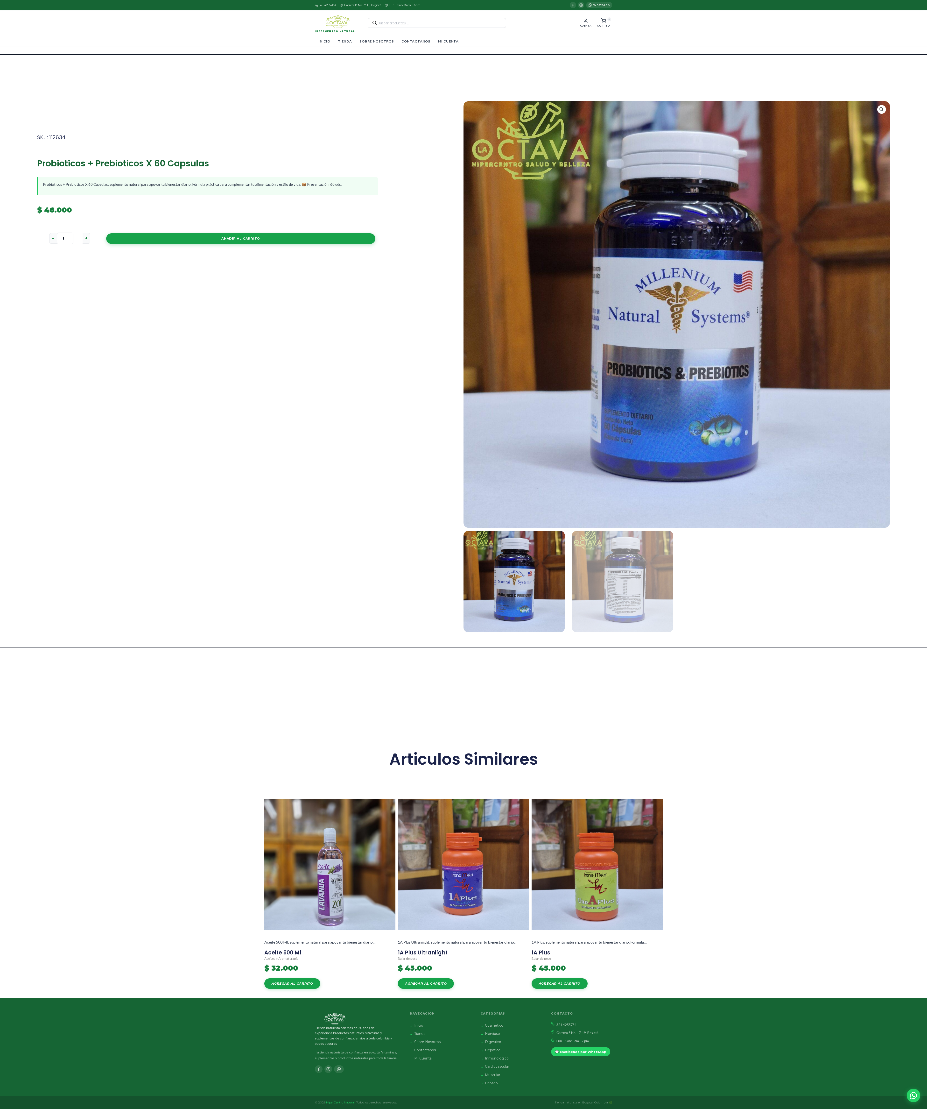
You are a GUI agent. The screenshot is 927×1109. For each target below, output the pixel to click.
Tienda (345, 41)
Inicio (324, 41)
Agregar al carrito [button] (292, 983)
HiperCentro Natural (335, 31)
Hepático (492, 1050)
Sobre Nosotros (376, 41)
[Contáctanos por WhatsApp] (913, 1095)
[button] (881, 109)
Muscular (492, 1075)
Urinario (491, 1083)
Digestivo (493, 1042)
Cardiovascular (497, 1066)
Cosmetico (494, 1025)
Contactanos (415, 41)
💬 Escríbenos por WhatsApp (580, 1052)
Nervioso (492, 1033)
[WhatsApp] (339, 1069)
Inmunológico (497, 1058)
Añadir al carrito (240, 238)
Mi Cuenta (448, 41)
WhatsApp (601, 5)
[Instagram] (581, 5)
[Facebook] (573, 5)
